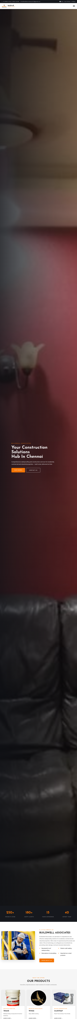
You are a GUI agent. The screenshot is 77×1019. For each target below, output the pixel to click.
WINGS (58, 18)
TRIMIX (58, 14)
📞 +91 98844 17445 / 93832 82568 (10, 1)
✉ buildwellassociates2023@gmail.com (30, 1)
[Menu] (73, 6)
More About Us (47, 960)
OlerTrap (59, 21)
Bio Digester (60, 27)
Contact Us (33, 470)
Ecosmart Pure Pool (62, 24)
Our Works (18, 470)
